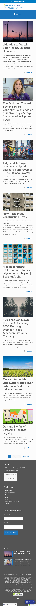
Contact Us (8, 499)
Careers (7, 504)
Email (6, 523)
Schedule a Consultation (12, 501)
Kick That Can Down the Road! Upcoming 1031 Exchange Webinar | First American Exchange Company (16, 328)
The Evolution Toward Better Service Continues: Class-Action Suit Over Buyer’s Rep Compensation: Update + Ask (18, 112)
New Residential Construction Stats (15, 215)
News (6, 495)
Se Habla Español (19, 1)
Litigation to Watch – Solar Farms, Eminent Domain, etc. (16, 48)
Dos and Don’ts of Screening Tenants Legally (14, 430)
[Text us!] (29, 602)
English (7, 604)
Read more (29, 72)
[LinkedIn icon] (18, 598)
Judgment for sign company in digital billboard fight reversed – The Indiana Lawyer (18, 168)
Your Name (7, 514)
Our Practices (8, 490)
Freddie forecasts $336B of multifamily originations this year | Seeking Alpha (17, 272)
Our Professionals (10, 493)
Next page (26, 456)
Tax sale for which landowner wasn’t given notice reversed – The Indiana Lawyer (18, 384)
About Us (7, 497)
